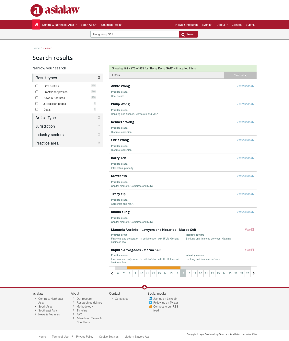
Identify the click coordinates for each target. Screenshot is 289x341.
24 (224, 273)
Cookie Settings (109, 336)
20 (200, 273)
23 (218, 273)
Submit (250, 24)
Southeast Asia (47, 310)
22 (212, 273)
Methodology (85, 306)
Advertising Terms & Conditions (89, 320)
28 (247, 273)
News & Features (186, 24)
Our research (85, 298)
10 (141, 273)
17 (182, 273)
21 (206, 273)
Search (190, 34)
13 (159, 273)
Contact (237, 24)
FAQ (79, 314)
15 (171, 273)
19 (194, 273)
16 (177, 273)
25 (230, 273)
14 (165, 273)
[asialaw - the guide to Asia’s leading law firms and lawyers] (55, 10)
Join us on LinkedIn (165, 298)
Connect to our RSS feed (165, 308)
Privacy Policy (84, 336)
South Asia (45, 306)
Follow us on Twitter (165, 302)
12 (153, 273)
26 (235, 273)
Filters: (116, 75)
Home (36, 48)
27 (241, 273)
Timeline (82, 310)
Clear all (239, 75)
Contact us (121, 298)
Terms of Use (60, 336)
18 (188, 273)
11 (147, 273)
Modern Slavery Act (136, 336)
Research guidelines (89, 302)
